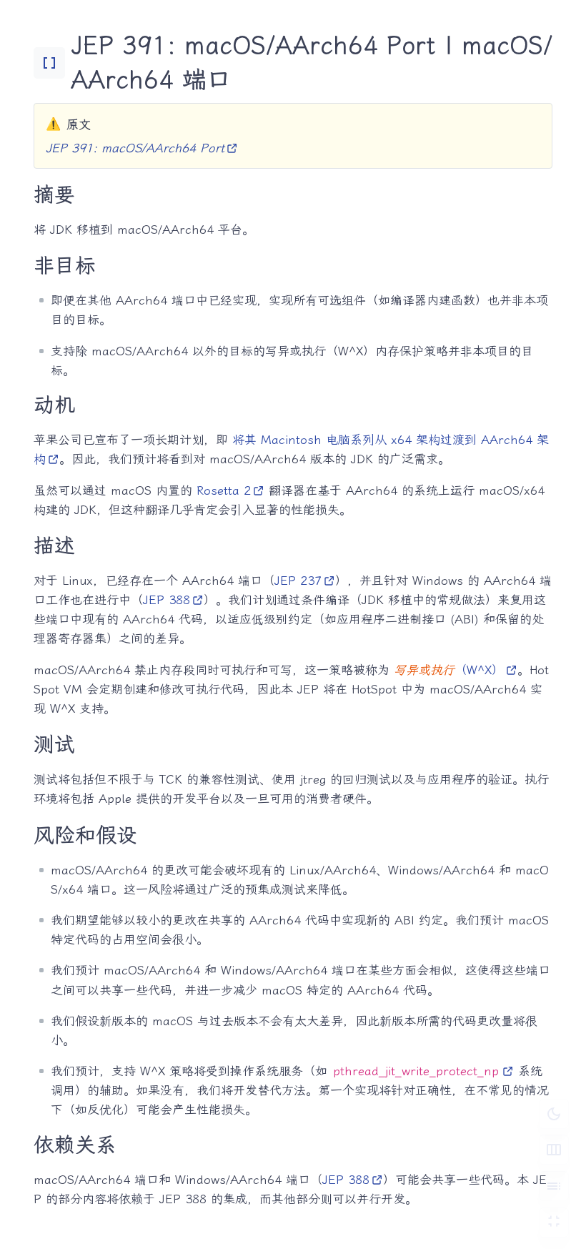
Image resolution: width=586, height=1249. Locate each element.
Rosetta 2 (224, 490)
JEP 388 (166, 600)
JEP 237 (298, 580)
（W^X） (449, 670)
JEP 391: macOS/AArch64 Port (135, 148)
